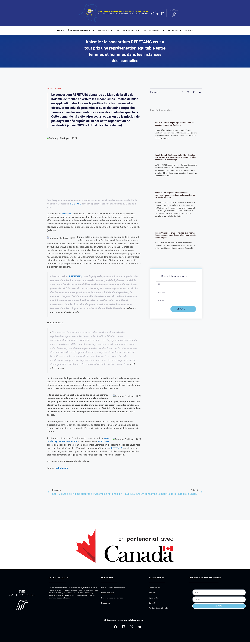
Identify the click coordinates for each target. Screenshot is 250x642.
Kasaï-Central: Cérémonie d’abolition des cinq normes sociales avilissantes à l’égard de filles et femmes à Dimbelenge (175, 157)
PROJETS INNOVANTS (152, 30)
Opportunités (154, 598)
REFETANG (75, 203)
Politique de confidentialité (158, 608)
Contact (152, 603)
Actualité (152, 593)
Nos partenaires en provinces (112, 598)
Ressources (105, 603)
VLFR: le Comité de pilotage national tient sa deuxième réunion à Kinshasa (174, 123)
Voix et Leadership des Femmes (113, 588)
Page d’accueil (154, 588)
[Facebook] (115, 626)
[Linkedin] (123, 626)
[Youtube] (139, 626)
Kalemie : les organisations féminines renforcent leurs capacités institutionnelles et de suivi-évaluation (175, 194)
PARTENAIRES (103, 30)
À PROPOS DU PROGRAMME (79, 30)
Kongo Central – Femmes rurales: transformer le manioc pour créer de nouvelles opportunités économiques (175, 235)
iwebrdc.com (61, 468)
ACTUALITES (173, 30)
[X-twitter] (131, 626)
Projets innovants (107, 593)
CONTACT (189, 30)
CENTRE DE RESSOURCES (126, 30)
